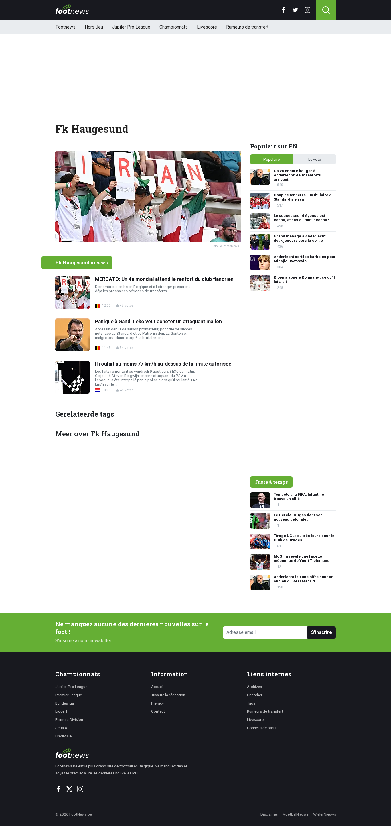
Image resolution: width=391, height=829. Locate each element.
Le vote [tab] (314, 159)
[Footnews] (123, 753)
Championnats (173, 27)
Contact (158, 711)
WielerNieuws (324, 814)
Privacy (157, 703)
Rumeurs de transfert (247, 27)
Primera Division (69, 719)
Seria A (61, 727)
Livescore (207, 27)
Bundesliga (64, 703)
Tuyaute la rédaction (168, 695)
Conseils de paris (261, 727)
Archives (254, 686)
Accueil (157, 686)
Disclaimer (269, 814)
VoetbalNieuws (296, 814)
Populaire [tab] (271, 159)
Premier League (68, 695)
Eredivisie (63, 736)
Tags (251, 703)
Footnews (66, 27)
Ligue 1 (61, 711)
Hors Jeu (94, 27)
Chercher (254, 695)
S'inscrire (321, 632)
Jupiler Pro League (131, 27)
